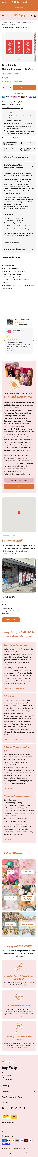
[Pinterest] (18, 2)
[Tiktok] (20, 2)
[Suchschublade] (31, 15)
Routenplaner (11, 620)
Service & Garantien (11, 257)
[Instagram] (12, 2)
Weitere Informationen (11, 243)
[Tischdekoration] (27, 872)
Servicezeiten (26, 1045)
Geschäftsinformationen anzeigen (12, 108)
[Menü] (3, 15)
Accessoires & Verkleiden (25, 22)
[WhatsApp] (26, 2)
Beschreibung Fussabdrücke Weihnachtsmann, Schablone (13, 166)
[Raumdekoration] (10, 898)
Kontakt (19, 486)
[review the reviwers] (8, 336)
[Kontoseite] (7, 15)
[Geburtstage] (10, 924)
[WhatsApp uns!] (19, 7)
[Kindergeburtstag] (27, 924)
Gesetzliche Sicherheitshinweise (14, 249)
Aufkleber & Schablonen (8, 24)
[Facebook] (15, 2)
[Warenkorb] (35, 15)
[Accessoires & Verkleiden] (27, 898)
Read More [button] (10, 351)
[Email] (23, 2)
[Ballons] (10, 872)
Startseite (5, 22)
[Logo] (19, 15)
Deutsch (4, 1132)
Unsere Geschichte (19, 480)
